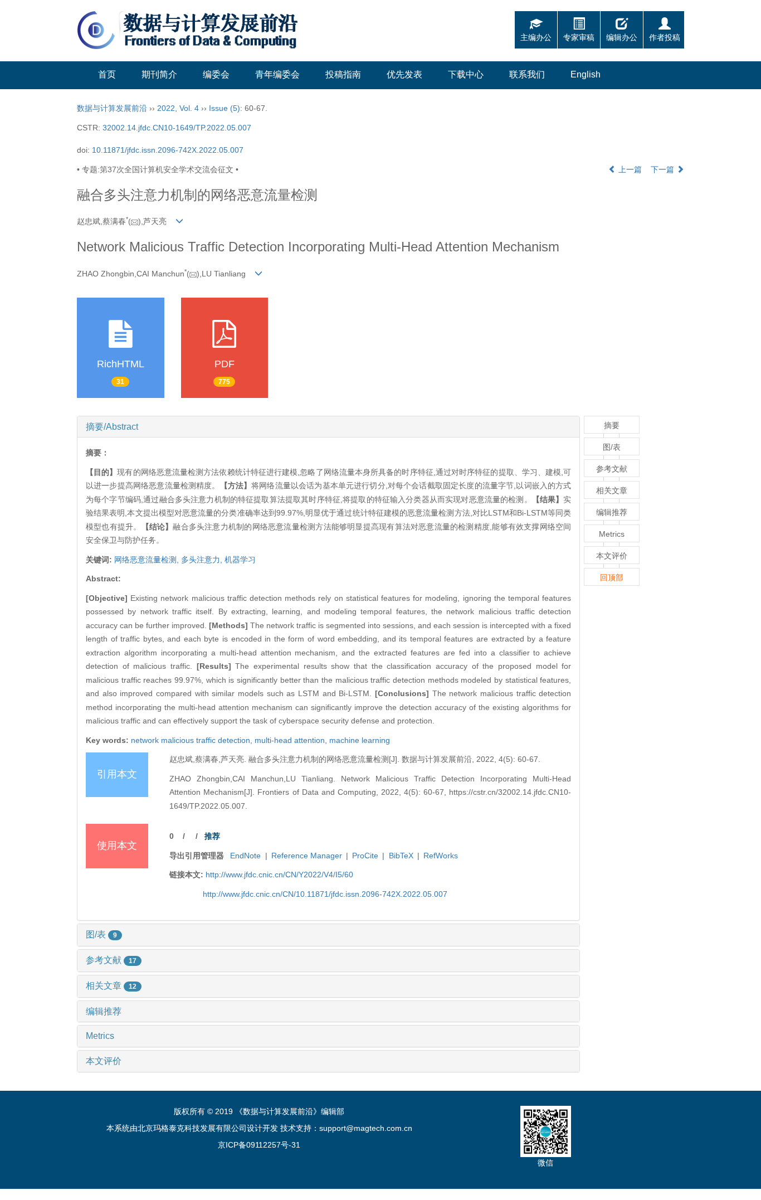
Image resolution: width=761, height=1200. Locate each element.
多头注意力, (203, 559)
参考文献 (111, 960)
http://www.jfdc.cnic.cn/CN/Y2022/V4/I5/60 (279, 874)
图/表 (101, 934)
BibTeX (401, 855)
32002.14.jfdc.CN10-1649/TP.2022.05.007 (177, 127)
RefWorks (440, 855)
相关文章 (111, 985)
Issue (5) (224, 108)
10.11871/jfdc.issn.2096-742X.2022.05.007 (167, 149)
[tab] (328, 427)
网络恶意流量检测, (147, 559)
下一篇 (663, 169)
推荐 (212, 836)
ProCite (365, 855)
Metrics (100, 1036)
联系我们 (527, 74)
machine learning (359, 740)
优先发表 (404, 74)
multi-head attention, (292, 740)
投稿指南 (343, 74)
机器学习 (240, 559)
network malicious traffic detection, (193, 740)
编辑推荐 (103, 1011)
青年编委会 (277, 74)
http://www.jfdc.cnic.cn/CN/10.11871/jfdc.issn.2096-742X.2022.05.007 (325, 894)
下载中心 (466, 74)
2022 (166, 108)
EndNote (245, 855)
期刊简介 (159, 74)
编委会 (216, 74)
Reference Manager (306, 855)
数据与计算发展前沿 (112, 108)
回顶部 (611, 577)
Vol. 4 (189, 108)
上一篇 (629, 169)
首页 (107, 74)
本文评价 (103, 1061)
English (585, 74)
